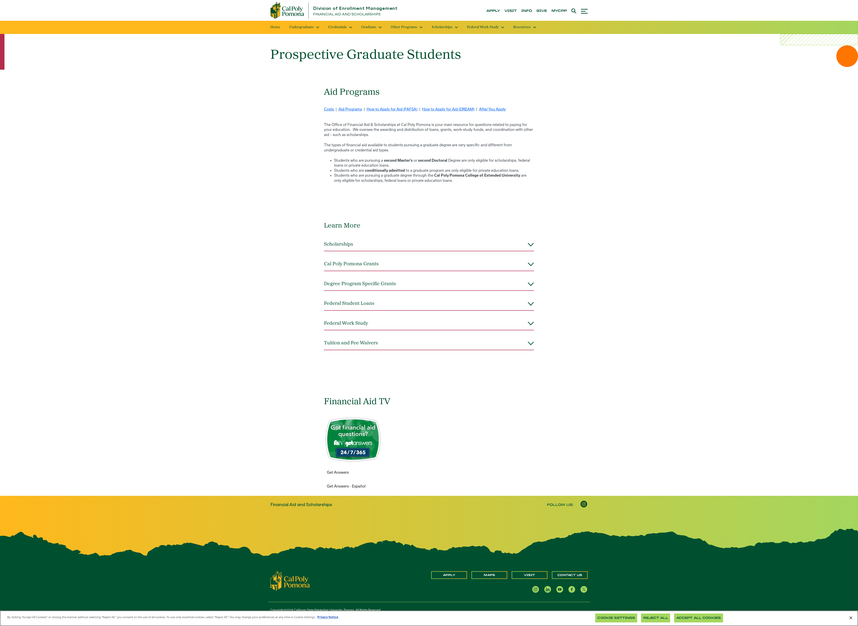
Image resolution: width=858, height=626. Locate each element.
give (541, 11)
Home (275, 27)
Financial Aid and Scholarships (347, 14)
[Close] (851, 618)
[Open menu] (584, 10)
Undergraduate (301, 27)
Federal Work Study (483, 27)
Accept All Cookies (698, 618)
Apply (449, 575)
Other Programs (404, 27)
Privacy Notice (327, 617)
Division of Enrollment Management (355, 8)
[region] (429, 618)
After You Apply (492, 109)
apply (493, 11)
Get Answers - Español (346, 486)
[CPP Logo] (290, 580)
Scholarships (442, 27)
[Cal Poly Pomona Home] (287, 10)
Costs (329, 109)
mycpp (559, 11)
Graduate (368, 27)
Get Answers (338, 472)
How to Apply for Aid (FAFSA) (392, 109)
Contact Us (569, 575)
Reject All (655, 618)
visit (511, 11)
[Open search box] (573, 10)
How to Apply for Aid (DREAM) (448, 109)
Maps (489, 575)
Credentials (337, 27)
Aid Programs (350, 109)
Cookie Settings (616, 618)
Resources (522, 27)
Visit (529, 575)
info (526, 11)
